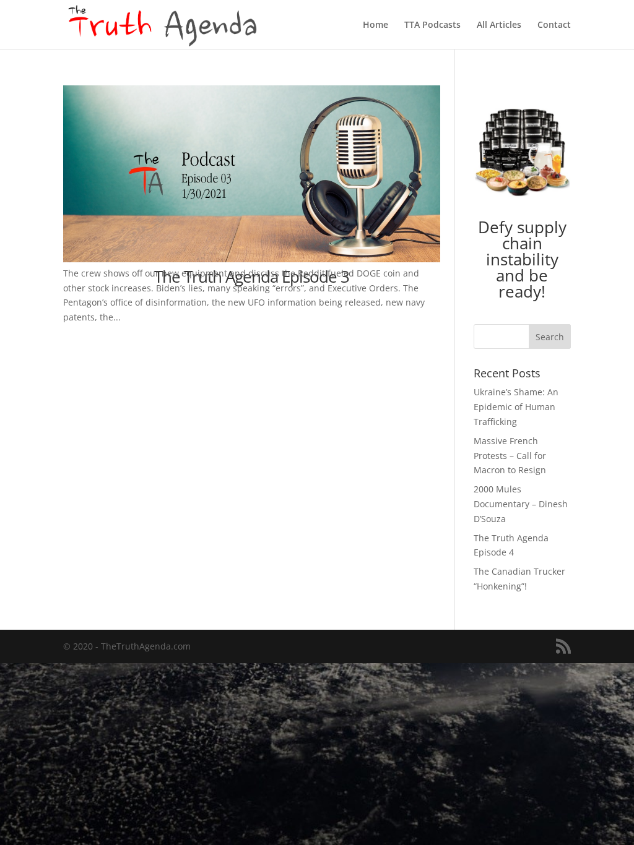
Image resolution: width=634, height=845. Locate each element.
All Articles (499, 25)
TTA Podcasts (432, 25)
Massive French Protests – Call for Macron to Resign (510, 455)
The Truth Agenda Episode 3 (251, 276)
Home (375, 25)
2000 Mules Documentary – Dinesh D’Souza (521, 504)
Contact (554, 25)
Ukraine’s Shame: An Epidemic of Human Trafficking (516, 406)
